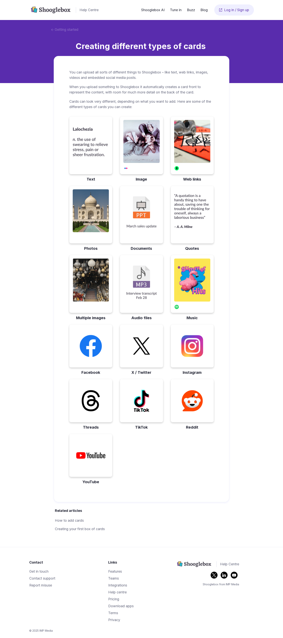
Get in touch (39, 571)
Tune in (176, 10)
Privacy (114, 620)
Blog (204, 10)
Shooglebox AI (153, 10)
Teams (113, 578)
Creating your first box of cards (80, 529)
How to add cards (69, 520)
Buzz (191, 10)
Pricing (113, 599)
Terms (113, 613)
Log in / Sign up (234, 10)
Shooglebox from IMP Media (221, 584)
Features (115, 571)
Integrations (117, 585)
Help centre (117, 592)
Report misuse (40, 585)
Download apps (121, 606)
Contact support (42, 578)
